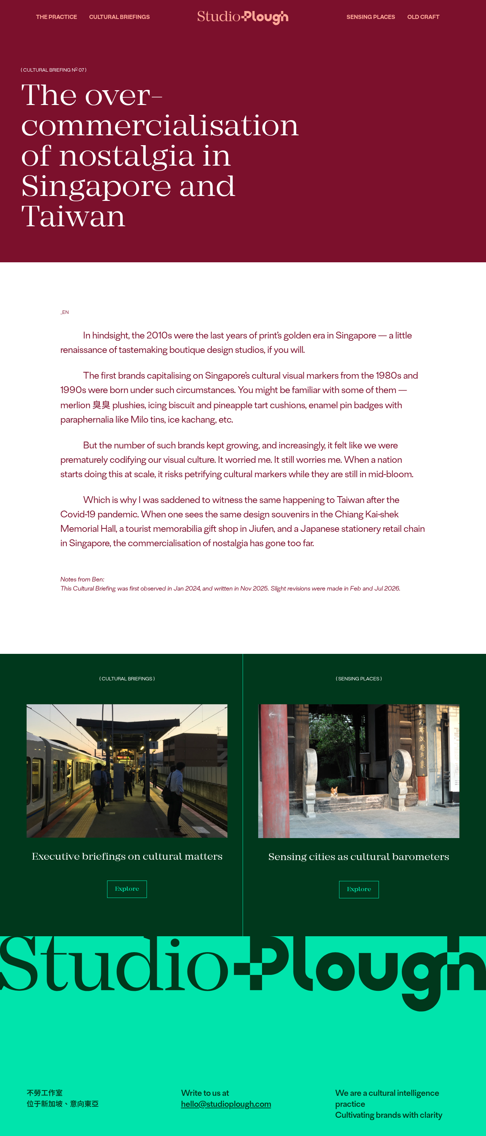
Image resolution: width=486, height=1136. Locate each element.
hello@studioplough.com (226, 1105)
